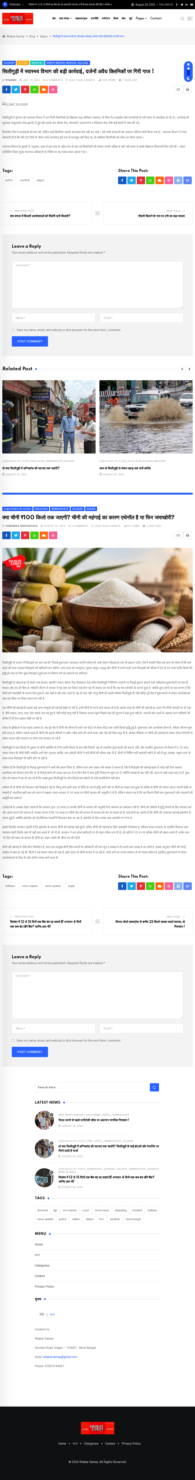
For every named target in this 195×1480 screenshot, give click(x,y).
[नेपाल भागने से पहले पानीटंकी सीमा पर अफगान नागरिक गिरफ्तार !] (44, 1120)
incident (137, 1210)
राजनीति (94, 18)
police (62, 1219)
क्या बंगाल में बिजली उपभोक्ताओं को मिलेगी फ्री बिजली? (40, 216)
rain (138, 461)
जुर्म (130, 18)
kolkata (152, 1210)
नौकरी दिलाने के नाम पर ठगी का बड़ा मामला (161, 216)
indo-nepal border (71, 1115)
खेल (123, 18)
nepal (106, 1115)
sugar (71, 885)
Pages (140, 18)
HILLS (131, 461)
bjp (55, 1210)
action (9, 180)
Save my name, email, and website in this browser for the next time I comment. (69, 330)
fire (33, 461)
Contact (156, 18)
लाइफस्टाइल (81, 18)
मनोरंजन (106, 18)
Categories (42, 1265)
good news (93, 1115)
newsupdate (54, 461)
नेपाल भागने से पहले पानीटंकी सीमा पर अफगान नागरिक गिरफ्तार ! (93, 1120)
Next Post (174, 211)
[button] (182, 369)
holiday (122, 1169)
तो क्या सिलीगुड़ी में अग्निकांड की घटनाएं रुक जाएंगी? (31, 468)
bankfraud (94, 1169)
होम (54, 18)
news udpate (30, 885)
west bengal (133, 1219)
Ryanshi (11, 80)
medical (25, 180)
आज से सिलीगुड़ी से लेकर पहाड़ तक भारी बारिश (125, 468)
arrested (42, 1210)
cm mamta (70, 1210)
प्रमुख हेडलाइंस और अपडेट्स (15, 461)
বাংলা (37, 1255)
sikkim (76, 1219)
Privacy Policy (44, 1286)
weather (160, 461)
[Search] (183, 18)
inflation (10, 885)
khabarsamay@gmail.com (60, 1357)
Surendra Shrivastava (22, 526)
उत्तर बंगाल (64, 18)
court (85, 1210)
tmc (101, 1219)
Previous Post (24, 211)
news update (53, 885)
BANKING (109, 1169)
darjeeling (121, 1210)
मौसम (115, 18)
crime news (102, 1210)
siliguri (40, 180)
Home (39, 1244)
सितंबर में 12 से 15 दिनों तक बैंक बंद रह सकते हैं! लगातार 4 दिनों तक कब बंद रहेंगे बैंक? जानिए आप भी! (73, 4)
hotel (41, 461)
